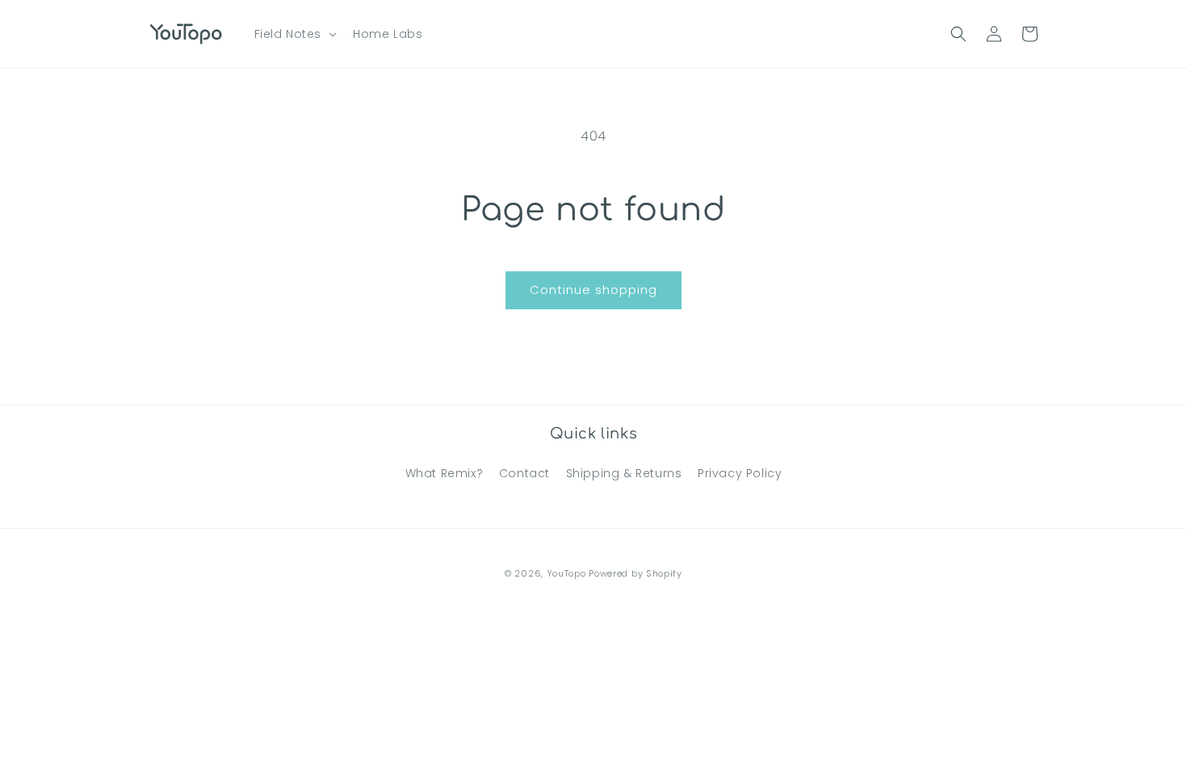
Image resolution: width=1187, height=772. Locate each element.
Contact (524, 473)
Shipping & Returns (624, 473)
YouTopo (566, 573)
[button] (294, 34)
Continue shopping (593, 289)
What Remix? (444, 473)
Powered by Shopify (635, 573)
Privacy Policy (740, 473)
